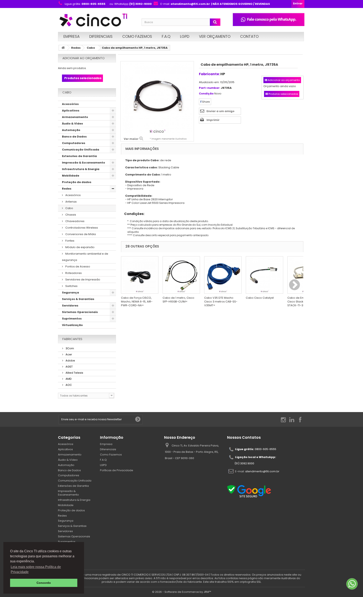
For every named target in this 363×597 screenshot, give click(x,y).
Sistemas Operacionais (80, 312)
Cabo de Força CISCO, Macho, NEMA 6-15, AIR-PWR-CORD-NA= (137, 301)
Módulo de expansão (80, 247)
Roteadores (73, 273)
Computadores (73, 143)
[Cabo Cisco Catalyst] (264, 275)
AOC (68, 385)
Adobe (70, 361)
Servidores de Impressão (82, 279)
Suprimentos (72, 319)
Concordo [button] (44, 582)
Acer (68, 354)
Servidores (70, 306)
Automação (71, 130)
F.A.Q (166, 36)
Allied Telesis (74, 373)
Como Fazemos (137, 36)
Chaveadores (74, 221)
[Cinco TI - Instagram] (283, 419)
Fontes (69, 241)
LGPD (184, 36)
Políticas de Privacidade (116, 470)
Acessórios (70, 104)
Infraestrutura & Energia (80, 169)
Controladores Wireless (81, 228)
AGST (69, 367)
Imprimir (213, 120)
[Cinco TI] (97, 20)
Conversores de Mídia (80, 234)
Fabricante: (209, 74)
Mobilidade (70, 176)
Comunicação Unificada (80, 150)
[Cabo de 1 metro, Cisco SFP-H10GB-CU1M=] (181, 275)
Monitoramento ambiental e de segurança (85, 257)
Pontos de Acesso (77, 266)
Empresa (71, 36)
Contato (249, 36)
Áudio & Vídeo (72, 124)
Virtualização (72, 325)
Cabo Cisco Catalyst (260, 298)
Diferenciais (101, 36)
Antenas (71, 202)
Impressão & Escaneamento (83, 163)
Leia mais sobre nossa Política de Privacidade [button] (36, 569)
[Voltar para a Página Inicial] (63, 47)
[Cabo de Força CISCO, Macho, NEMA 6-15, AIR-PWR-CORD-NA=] (139, 275)
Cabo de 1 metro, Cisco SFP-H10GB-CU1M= (178, 300)
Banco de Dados (74, 137)
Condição (206, 94)
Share (205, 101)
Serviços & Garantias (78, 299)
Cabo (91, 48)
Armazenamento (75, 117)
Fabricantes (72, 339)
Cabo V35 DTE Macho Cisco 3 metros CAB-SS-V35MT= (220, 301)
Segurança (70, 293)
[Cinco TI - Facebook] (300, 419)
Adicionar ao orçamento (83, 58)
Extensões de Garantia (79, 156)
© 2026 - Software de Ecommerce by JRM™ (181, 592)
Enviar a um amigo (220, 111)
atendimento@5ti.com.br (262, 471)
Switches (71, 286)
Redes (76, 48)
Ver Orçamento (214, 36)
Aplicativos (70, 111)
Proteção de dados (76, 182)
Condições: (132, 213)
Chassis (70, 215)
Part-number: (209, 88)
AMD (68, 379)
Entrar (297, 3)
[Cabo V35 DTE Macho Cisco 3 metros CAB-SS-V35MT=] (223, 275)
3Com (69, 348)
